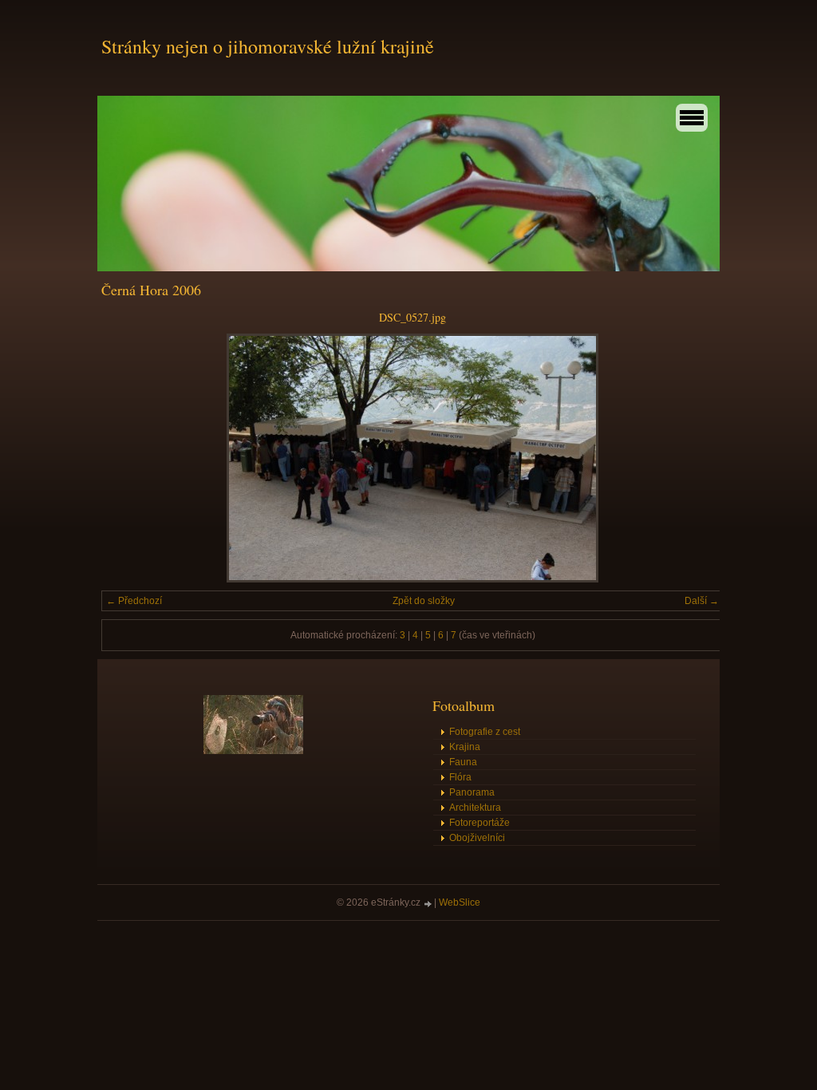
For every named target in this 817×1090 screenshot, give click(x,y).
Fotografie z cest (484, 731)
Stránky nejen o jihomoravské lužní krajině (267, 46)
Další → (702, 600)
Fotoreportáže (479, 822)
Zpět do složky (424, 600)
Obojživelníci (477, 837)
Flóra (460, 777)
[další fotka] (698, 458)
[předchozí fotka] (127, 458)
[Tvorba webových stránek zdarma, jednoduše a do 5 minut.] (428, 903)
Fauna (463, 762)
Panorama (472, 792)
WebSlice (459, 902)
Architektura (475, 807)
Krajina (464, 746)
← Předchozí (134, 600)
